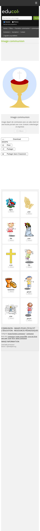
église (11, 210)
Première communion (22, 28)
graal (9, 338)
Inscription (15, 32)
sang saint (4, 338)
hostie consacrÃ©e (21, 337)
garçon (29, 292)
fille (11, 238)
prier (29, 212)
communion (35, 28)
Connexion (6, 32)
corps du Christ (32, 337)
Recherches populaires (10, 24)
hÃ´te (13, 338)
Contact (22, 32)
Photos (16, 22)
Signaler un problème (10, 35)
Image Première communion (16, 334)
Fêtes (11, 28)
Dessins (7, 22)
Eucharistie (11, 290)
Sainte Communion (21, 338)
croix (10, 265)
